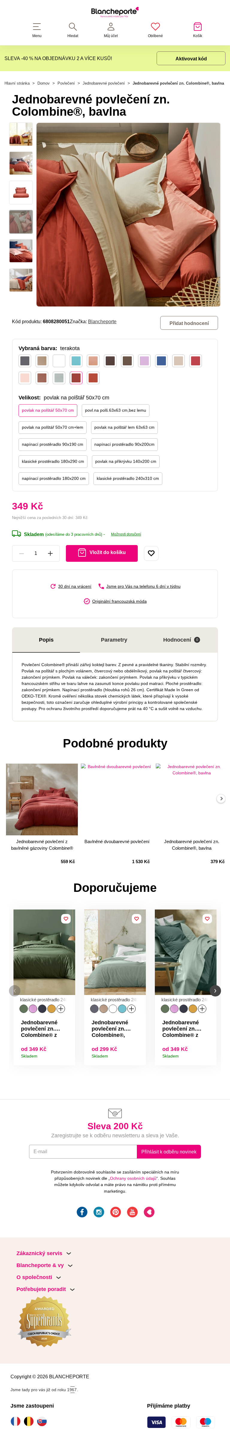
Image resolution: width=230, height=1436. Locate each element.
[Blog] (148, 1213)
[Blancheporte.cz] (115, 13)
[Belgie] (30, 1421)
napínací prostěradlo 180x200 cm (54, 478)
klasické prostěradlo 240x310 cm (128, 478)
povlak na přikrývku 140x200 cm (125, 461)
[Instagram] (98, 1213)
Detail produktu (68, 1054)
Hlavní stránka (17, 83)
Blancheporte (102, 321)
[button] (14, 991)
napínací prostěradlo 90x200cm (124, 444)
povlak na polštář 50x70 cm (48, 410)
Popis (46, 640)
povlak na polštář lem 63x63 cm (124, 427)
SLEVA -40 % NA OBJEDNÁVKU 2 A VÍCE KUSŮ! (58, 58)
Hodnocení (180, 640)
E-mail (40, 1151)
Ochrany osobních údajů (133, 1178)
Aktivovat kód (191, 58)
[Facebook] (81, 1213)
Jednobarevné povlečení (104, 83)
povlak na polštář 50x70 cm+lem (52, 427)
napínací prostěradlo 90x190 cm (52, 444)
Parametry (114, 640)
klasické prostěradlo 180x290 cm (53, 461)
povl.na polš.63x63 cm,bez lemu (115, 410)
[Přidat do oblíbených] (151, 553)
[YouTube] (131, 1213)
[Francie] (17, 1421)
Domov (43, 83)
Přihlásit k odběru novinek (168, 1151)
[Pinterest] (115, 1213)
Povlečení (66, 83)
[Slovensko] (43, 1421)
